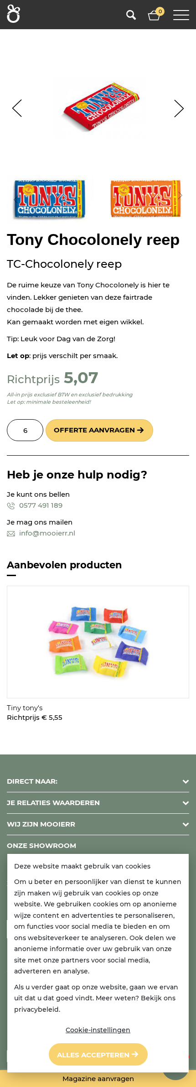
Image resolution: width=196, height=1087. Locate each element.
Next (179, 108)
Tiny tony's (24, 707)
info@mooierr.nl (46, 533)
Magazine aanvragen (98, 1078)
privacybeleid (36, 1009)
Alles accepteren (93, 1055)
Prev (17, 108)
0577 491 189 (39, 505)
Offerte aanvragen (94, 430)
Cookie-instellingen (98, 1030)
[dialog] (98, 963)
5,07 (81, 377)
